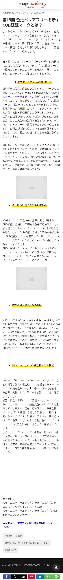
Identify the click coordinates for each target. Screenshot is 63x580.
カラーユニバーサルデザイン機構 (21, 96)
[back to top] (56, 568)
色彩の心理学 (10, 550)
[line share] (56, 578)
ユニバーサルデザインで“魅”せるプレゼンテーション (27, 542)
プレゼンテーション (13, 535)
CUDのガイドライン (14, 348)
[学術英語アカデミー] (32, 3)
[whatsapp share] (48, 578)
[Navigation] (3, 4)
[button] (7, 576)
